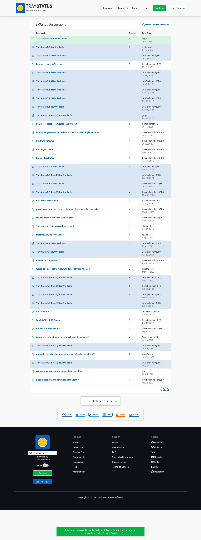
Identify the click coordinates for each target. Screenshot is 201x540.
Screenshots (79, 457)
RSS (156, 467)
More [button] (134, 8)
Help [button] (145, 8)
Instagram (159, 471)
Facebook (159, 442)
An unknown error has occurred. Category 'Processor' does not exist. (67, 209)
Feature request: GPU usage (49, 64)
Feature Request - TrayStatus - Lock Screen (56, 124)
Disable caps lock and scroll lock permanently (57, 380)
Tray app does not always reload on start (55, 226)
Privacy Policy (119, 462)
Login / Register (177, 8)
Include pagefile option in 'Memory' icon (54, 218)
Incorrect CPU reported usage (50, 235)
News (115, 442)
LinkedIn (158, 457)
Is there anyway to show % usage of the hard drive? (59, 371)
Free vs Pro (123, 8)
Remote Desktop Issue (46, 260)
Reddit (157, 462)
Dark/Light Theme (44, 149)
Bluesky (158, 447)
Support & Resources (122, 457)
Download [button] (108, 8)
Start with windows (45, 141)
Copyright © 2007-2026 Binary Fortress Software (100, 497)
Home (76, 442)
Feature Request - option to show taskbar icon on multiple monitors (67, 132)
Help (75, 467)
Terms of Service (120, 467)
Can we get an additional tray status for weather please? (62, 337)
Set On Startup (43, 311)
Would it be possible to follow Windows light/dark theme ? (63, 269)
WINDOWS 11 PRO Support (48, 320)
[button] (34, 8)
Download (78, 447)
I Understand (89, 533)
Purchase (159, 8)
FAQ (114, 452)
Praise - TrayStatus (45, 158)
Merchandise (79, 471)
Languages (78, 462)
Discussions (118, 447)
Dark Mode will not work (47, 200)
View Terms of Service (108, 533)
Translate (45, 459)
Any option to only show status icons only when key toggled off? (65, 354)
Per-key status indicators (48, 328)
